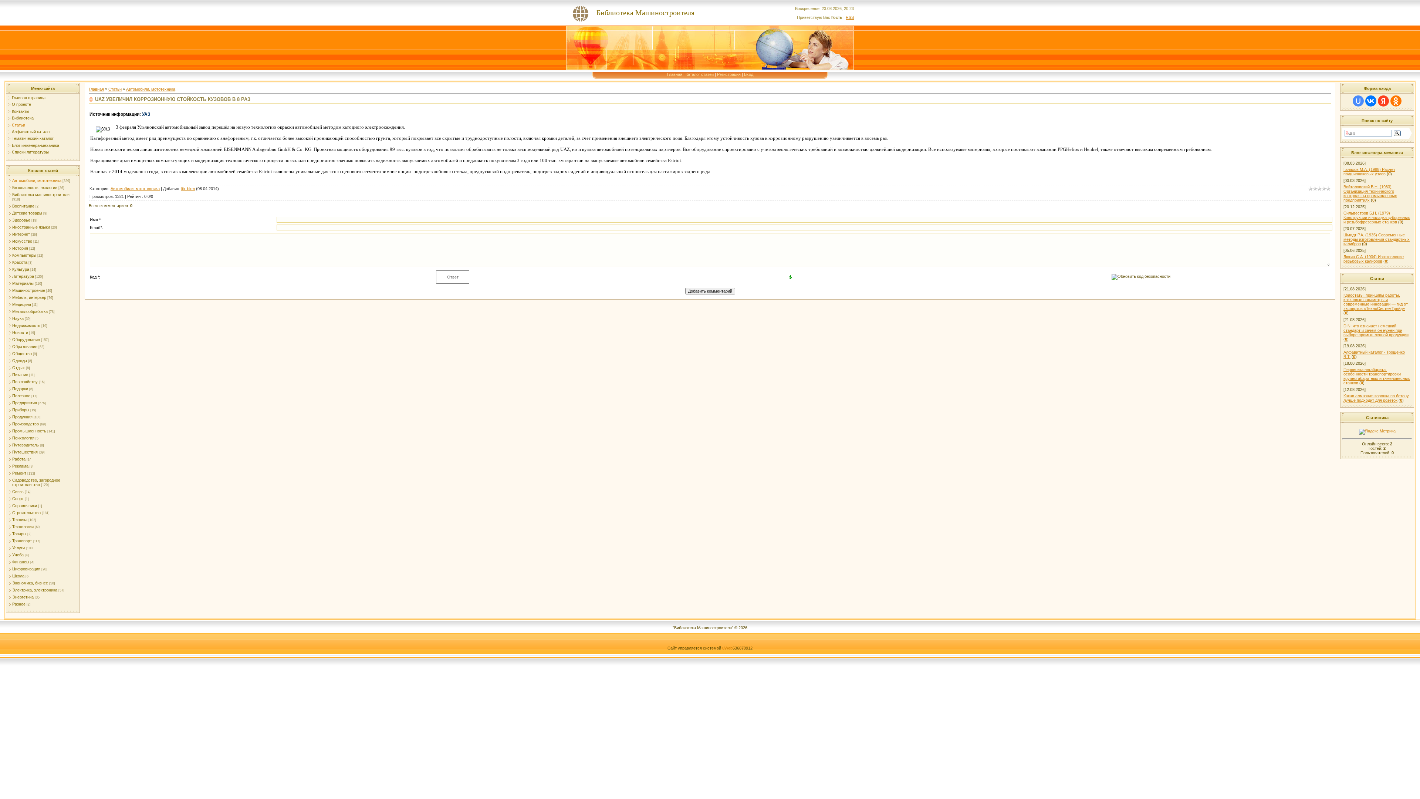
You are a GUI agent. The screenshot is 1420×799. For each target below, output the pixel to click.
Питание (20, 374)
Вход (748, 74)
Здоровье (21, 220)
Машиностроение (28, 290)
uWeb (727, 648)
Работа (19, 459)
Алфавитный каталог (31, 131)
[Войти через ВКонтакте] (1370, 101)
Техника (19, 520)
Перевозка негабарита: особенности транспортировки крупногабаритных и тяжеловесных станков (1376, 376)
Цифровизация (26, 569)
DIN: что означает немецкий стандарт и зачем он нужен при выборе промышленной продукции (1376, 330)
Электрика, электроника (34, 590)
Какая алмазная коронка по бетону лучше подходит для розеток (1376, 398)
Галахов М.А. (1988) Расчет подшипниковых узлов (1369, 171)
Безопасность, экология (34, 187)
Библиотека (23, 118)
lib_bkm (188, 188)
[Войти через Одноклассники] (1396, 101)
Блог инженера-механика (35, 145)
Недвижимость (26, 325)
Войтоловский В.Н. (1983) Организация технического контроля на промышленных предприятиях (1370, 193)
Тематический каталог (33, 138)
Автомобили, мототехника (36, 180)
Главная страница (28, 97)
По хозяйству (25, 382)
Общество (22, 353)
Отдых (18, 367)
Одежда (19, 360)
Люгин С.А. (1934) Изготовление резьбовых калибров (1373, 258)
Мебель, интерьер (29, 297)
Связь (18, 491)
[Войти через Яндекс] (1383, 101)
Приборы (20, 410)
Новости (20, 332)
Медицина (21, 304)
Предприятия (24, 403)
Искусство (22, 241)
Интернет (21, 234)
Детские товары (27, 213)
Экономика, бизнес (30, 583)
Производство (25, 424)
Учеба (18, 555)
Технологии (23, 527)
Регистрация (729, 74)
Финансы (20, 562)
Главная (674, 74)
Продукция (22, 417)
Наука (18, 318)
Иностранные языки (31, 227)
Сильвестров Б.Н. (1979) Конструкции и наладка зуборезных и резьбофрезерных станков (1376, 217)
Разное (19, 604)
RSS (850, 17)
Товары (19, 534)
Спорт (18, 498)
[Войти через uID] (1358, 101)
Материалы (23, 283)
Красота (19, 262)
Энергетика (23, 597)
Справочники (24, 505)
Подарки (20, 389)
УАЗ (146, 114)
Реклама (20, 466)
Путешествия (25, 452)
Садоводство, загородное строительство (36, 482)
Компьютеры (24, 255)
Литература (23, 276)
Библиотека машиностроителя (41, 194)
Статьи (18, 125)
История (20, 248)
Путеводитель (25, 445)
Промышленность (29, 431)
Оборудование (26, 339)
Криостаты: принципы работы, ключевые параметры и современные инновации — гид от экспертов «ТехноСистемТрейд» (1375, 302)
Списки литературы (30, 152)
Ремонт (19, 473)
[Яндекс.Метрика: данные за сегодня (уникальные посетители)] (1377, 432)
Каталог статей (700, 74)
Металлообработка (30, 311)
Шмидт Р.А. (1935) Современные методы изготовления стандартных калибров (1376, 239)
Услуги (18, 548)
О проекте (21, 104)
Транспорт (22, 541)
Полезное (21, 396)
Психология (23, 438)
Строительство (26, 512)
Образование (24, 346)
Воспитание (23, 206)
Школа (18, 576)
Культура (20, 269)
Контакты (20, 111)
